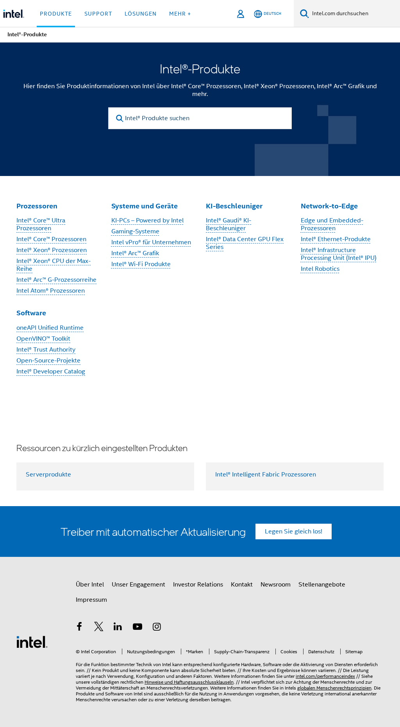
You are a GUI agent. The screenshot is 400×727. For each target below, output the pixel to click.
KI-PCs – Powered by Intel (147, 220)
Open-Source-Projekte (48, 360)
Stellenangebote (321, 584)
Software (31, 312)
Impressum (91, 600)
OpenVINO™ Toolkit (43, 339)
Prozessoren (36, 205)
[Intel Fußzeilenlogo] (32, 641)
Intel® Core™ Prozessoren (51, 239)
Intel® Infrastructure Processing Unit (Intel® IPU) (339, 254)
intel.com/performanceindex (325, 676)
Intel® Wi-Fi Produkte (141, 264)
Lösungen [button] (141, 13)
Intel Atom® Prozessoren (50, 291)
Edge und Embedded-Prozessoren (332, 224)
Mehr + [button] (180, 13)
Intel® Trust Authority (45, 350)
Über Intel (90, 584)
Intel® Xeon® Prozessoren (51, 250)
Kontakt (242, 584)
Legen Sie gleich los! (293, 531)
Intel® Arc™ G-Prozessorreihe (56, 280)
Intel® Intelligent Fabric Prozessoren (265, 474)
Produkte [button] (56, 13)
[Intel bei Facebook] (79, 628)
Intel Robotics (320, 269)
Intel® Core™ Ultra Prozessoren (40, 224)
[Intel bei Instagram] (156, 628)
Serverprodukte (48, 474)
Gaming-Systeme (135, 231)
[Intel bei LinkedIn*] (118, 628)
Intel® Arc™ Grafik (135, 253)
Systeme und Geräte (144, 205)
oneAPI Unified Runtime (50, 328)
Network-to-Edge (329, 205)
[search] (119, 118)
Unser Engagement (138, 584)
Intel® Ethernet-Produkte (336, 239)
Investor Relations (198, 584)
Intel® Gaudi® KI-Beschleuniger (228, 224)
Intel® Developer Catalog (50, 371)
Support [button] (98, 13)
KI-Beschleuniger (234, 205)
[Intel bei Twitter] (98, 628)
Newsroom (276, 584)
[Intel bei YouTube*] (137, 628)
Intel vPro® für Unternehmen (151, 242)
